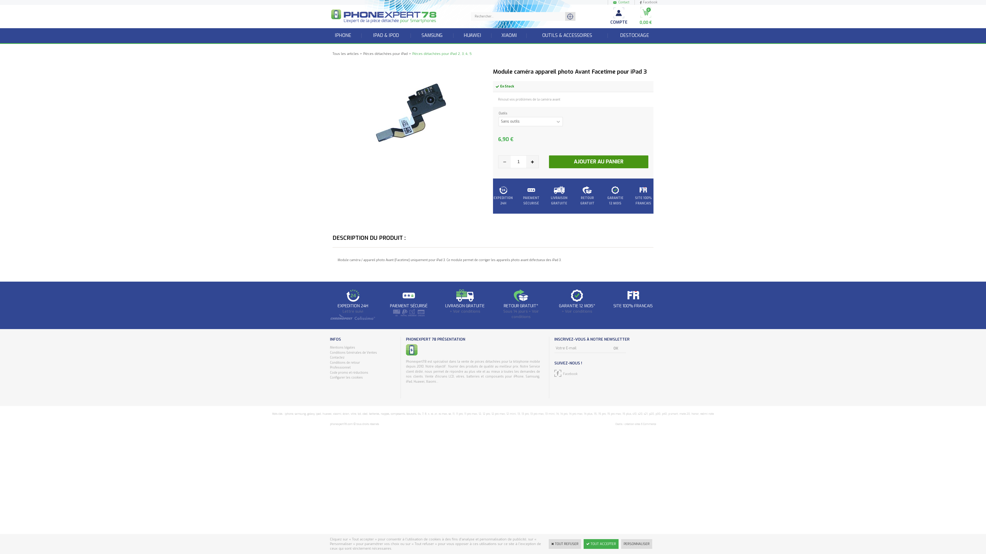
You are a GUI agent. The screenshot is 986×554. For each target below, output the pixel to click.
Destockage (634, 35)
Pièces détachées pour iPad (385, 54)
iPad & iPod (386, 35)
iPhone (343, 35)
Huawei (472, 35)
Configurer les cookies (346, 377)
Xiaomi (509, 35)
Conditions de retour (345, 363)
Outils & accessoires (567, 35)
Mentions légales (342, 347)
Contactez (337, 357)
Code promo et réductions (349, 373)
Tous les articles (346, 54)
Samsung (432, 35)
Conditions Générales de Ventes (353, 353)
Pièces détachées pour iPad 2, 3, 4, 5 (442, 54)
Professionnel (340, 367)
